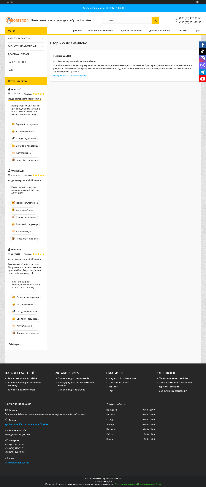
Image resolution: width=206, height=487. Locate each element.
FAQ (111, 391)
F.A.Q (10, 70)
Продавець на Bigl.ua (103, 481)
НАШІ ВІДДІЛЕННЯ (17, 62)
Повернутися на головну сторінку (69, 75)
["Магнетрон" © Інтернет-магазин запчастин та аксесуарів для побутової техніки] (17, 20)
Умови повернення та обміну (173, 378)
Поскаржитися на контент (126, 484)
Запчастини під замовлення (173, 391)
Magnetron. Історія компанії (122, 378)
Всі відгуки (14, 344)
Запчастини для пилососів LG (22, 378)
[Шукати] (155, 20)
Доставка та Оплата (119, 382)
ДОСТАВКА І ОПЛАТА (18, 54)
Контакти (182, 30)
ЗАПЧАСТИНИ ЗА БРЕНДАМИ (22, 46)
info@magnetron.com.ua (17, 463)
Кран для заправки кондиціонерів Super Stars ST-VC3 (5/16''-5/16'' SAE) (27, 285)
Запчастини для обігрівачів (71, 390)
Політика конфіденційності (149, 484)
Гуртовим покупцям (169, 386)
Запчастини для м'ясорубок (21, 390)
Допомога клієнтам (131, 30)
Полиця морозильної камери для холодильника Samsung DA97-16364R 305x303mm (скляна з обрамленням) (25, 110)
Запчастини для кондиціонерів (73, 378)
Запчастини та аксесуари (100, 30)
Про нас (76, 30)
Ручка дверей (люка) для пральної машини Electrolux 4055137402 (25, 190)
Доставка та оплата (159, 30)
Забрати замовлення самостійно (175, 382)
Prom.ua (117, 479)
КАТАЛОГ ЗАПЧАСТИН (19, 38)
